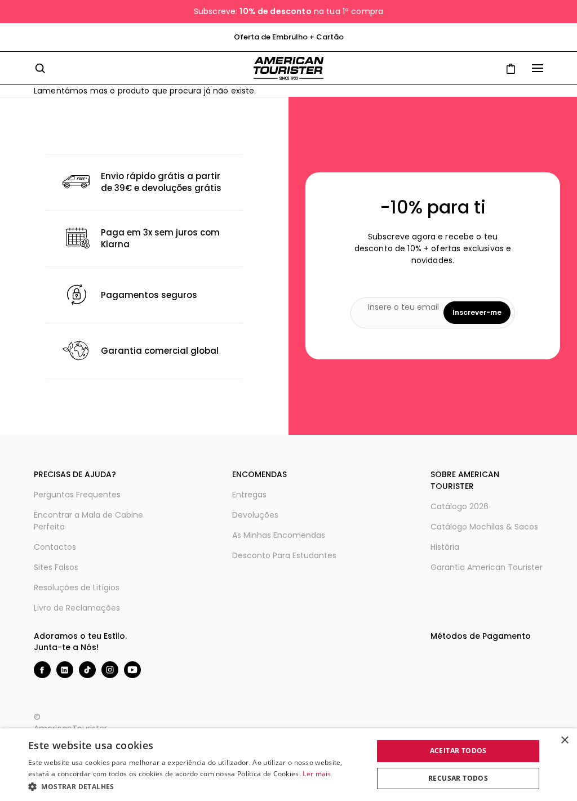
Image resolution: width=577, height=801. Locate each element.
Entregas (249, 494)
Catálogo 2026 (459, 506)
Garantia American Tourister (486, 567)
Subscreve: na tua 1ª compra (288, 11)
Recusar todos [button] (458, 778)
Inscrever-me (476, 312)
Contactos (55, 547)
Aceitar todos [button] (458, 750)
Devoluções (255, 514)
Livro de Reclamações (77, 607)
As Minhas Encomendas (278, 535)
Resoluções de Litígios (76, 587)
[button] (195, 786)
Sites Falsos (56, 567)
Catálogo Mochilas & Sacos (484, 526)
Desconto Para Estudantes (284, 555)
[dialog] (288, 764)
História (444, 547)
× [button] (564, 740)
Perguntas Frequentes (77, 494)
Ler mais (317, 773)
